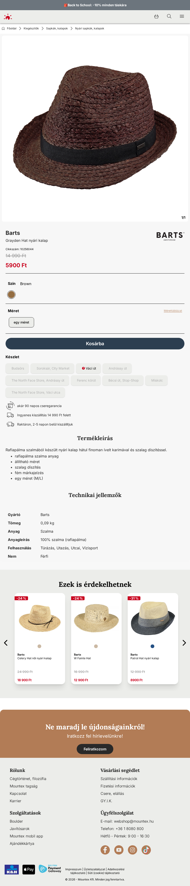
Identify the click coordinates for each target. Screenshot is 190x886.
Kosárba (95, 343)
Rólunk (17, 770)
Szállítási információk (119, 778)
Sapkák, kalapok (57, 28)
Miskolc (157, 380)
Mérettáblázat (173, 310)
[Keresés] (169, 16)
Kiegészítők (31, 28)
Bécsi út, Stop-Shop (123, 380)
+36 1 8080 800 (130, 828)
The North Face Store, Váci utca (36, 392)
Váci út (90, 368)
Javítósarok (19, 828)
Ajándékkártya (22, 843)
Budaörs (18, 368)
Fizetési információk (118, 786)
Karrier (15, 801)
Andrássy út (118, 368)
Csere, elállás (112, 793)
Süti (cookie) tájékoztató (104, 873)
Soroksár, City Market (53, 368)
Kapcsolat (18, 793)
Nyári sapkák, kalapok (89, 28)
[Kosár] (156, 16)
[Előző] (6, 642)
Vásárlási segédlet (120, 770)
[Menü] (182, 16)
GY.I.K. (106, 801)
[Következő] (184, 642)
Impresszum (73, 869)
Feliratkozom (95, 749)
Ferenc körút (86, 380)
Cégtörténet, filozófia (28, 778)
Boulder (16, 821)
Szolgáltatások (25, 813)
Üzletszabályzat (94, 869)
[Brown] (11, 294)
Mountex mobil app (26, 836)
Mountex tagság (24, 786)
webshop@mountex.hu (134, 821)
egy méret (21, 322)
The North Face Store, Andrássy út (38, 380)
